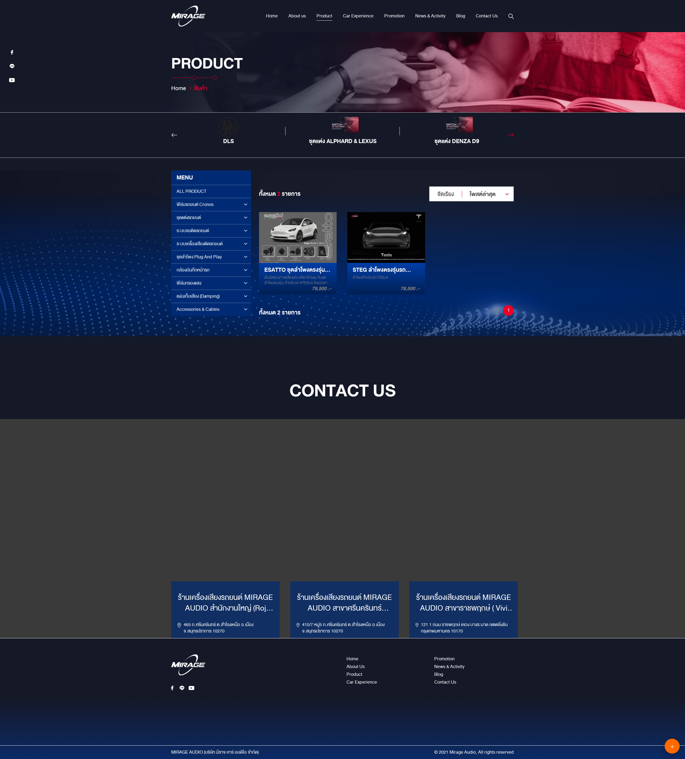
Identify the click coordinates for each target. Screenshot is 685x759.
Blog (460, 16)
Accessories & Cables (198, 309)
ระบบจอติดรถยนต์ (193, 230)
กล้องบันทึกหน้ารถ (193, 270)
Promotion (394, 16)
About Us (356, 667)
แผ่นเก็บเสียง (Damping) (198, 296)
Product (324, 16)
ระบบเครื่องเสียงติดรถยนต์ (200, 243)
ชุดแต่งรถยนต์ (189, 217)
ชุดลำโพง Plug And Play (199, 256)
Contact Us (487, 16)
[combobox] (471, 193)
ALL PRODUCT (191, 191)
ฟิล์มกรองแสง (189, 283)
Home (272, 16)
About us (297, 16)
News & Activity (430, 16)
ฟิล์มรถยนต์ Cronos (195, 204)
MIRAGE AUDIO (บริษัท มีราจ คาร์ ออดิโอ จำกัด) (215, 752)
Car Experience (358, 16)
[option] (228, 131)
